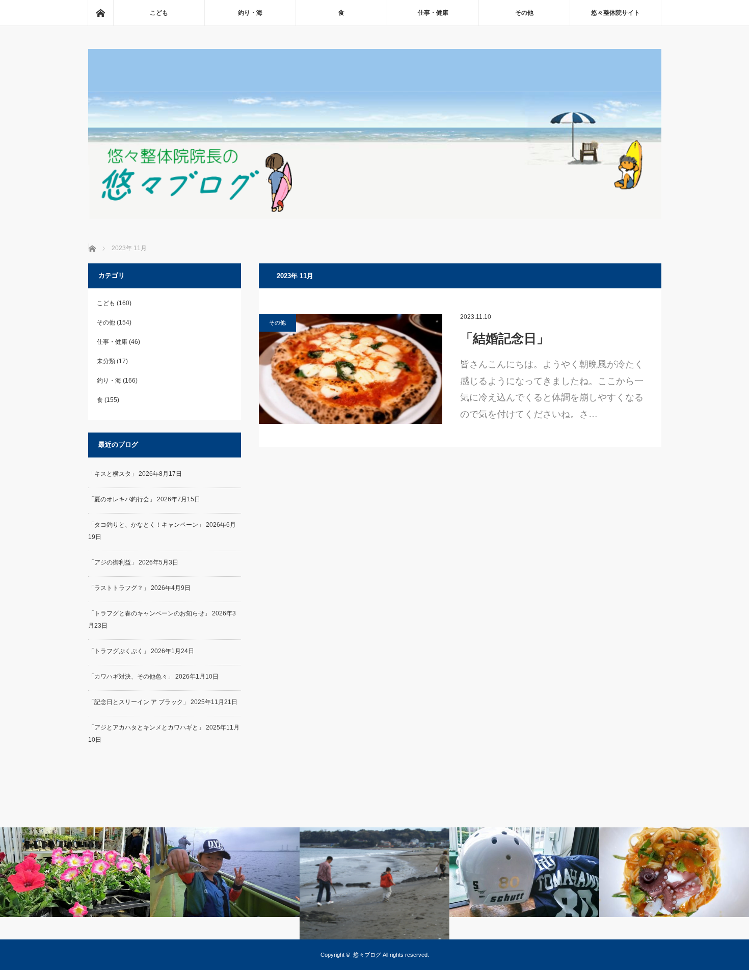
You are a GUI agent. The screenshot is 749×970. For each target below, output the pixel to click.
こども (159, 12)
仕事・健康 (433, 12)
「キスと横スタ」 (112, 473)
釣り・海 (250, 12)
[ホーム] (100, 12)
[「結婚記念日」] (350, 369)
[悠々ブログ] (374, 216)
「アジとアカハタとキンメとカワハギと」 (146, 727)
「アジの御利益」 (112, 562)
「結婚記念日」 (504, 338)
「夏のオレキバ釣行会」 (121, 499)
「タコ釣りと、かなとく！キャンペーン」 (146, 524)
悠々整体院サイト (615, 12)
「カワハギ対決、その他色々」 (131, 676)
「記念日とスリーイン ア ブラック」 (138, 702)
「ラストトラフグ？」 (118, 587)
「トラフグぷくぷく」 (118, 651)
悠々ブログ (367, 955)
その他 (524, 12)
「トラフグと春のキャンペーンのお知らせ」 (149, 613)
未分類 (106, 361)
